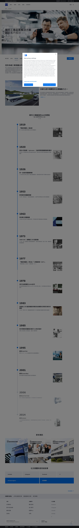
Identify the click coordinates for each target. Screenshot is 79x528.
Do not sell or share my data (49, 84)
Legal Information (33, 81)
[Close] (56, 54)
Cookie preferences (28, 84)
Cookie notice (27, 81)
